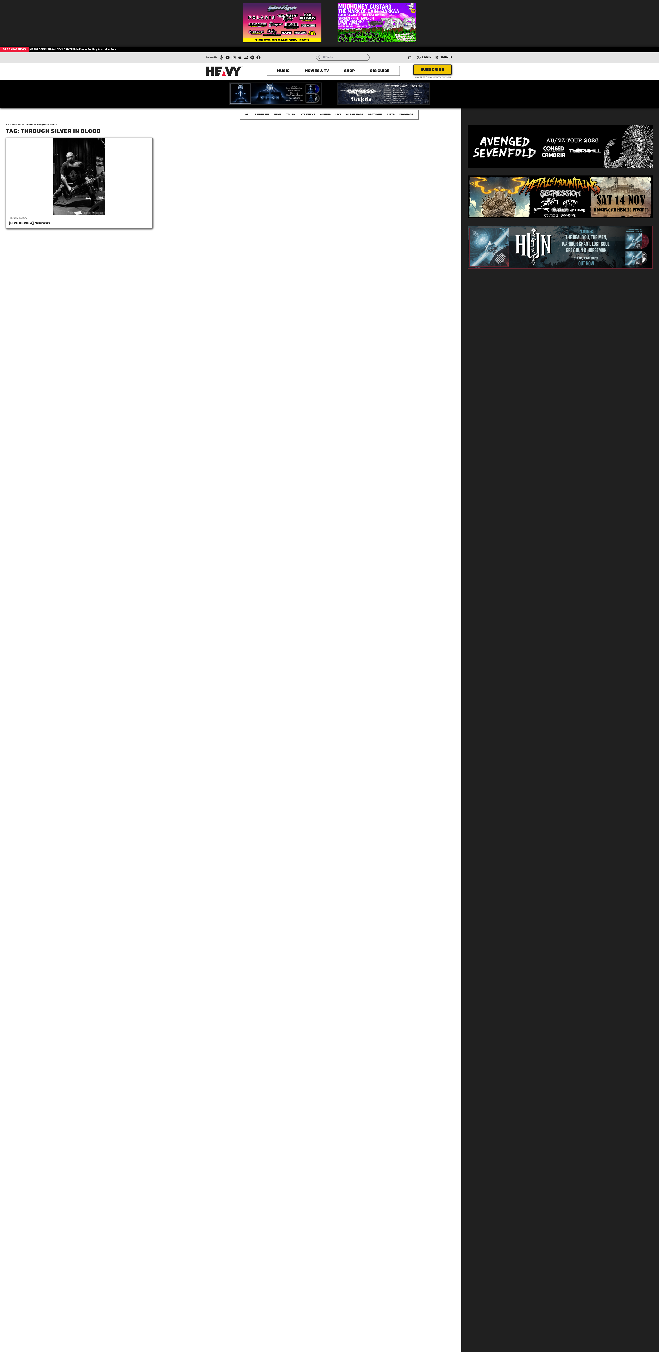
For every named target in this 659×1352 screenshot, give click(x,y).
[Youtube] (227, 57)
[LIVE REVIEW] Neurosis (29, 223)
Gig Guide (380, 70)
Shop (349, 70)
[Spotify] (252, 57)
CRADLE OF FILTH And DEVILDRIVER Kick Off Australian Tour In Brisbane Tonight (76, 49)
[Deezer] (246, 57)
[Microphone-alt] (221, 57)
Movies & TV (317, 70)
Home (21, 124)
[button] (410, 57)
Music (283, 70)
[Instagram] (233, 57)
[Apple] (240, 57)
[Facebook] (258, 57)
